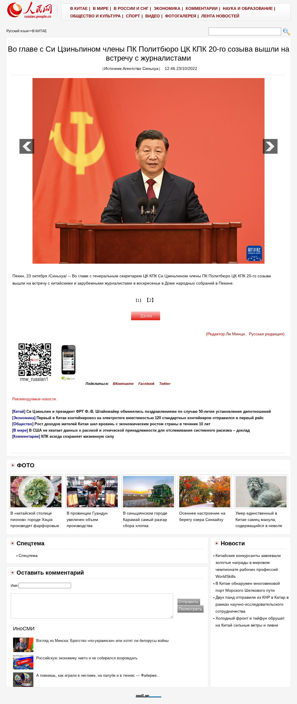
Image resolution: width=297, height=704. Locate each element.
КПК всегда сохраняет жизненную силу (77, 436)
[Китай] (18, 411)
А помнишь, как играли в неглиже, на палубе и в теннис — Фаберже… (98, 675)
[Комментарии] (26, 436)
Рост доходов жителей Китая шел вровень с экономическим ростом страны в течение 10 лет (122, 424)
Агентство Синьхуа (140, 68)
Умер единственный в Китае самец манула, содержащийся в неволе (259, 519)
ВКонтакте (123, 384)
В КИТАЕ (39, 31)
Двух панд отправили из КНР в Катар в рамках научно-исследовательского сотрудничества (252, 604)
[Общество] (22, 424)
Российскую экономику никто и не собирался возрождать (86, 658)
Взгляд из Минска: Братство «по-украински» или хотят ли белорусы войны (102, 640)
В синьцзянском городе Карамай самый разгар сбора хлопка (145, 519)
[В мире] (20, 430)
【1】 (138, 300)
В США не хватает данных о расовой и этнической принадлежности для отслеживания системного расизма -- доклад (139, 430)
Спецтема (28, 555)
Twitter (165, 384)
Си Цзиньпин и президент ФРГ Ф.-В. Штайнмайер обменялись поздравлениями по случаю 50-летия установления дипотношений (148, 411)
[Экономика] (23, 418)
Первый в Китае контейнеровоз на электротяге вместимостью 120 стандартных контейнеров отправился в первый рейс (150, 418)
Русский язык (17, 31)
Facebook (146, 384)
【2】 (150, 300)
